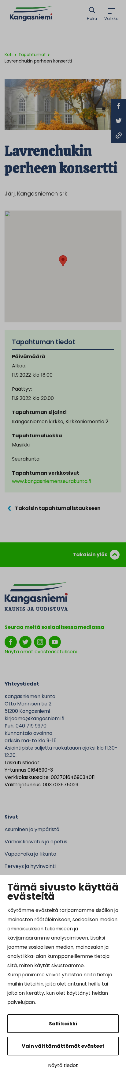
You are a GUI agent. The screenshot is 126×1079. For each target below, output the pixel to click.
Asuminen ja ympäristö (32, 829)
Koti (9, 54)
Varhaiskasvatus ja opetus (36, 841)
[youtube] (55, 641)
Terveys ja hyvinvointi (30, 866)
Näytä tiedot (63, 1065)
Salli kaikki (63, 1023)
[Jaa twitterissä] (118, 120)
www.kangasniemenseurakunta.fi (51, 481)
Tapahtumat (32, 54)
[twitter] (25, 641)
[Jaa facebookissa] (118, 106)
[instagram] (40, 641)
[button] (63, 261)
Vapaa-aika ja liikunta (30, 853)
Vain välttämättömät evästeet (63, 1046)
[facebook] (11, 641)
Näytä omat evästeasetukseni (41, 651)
